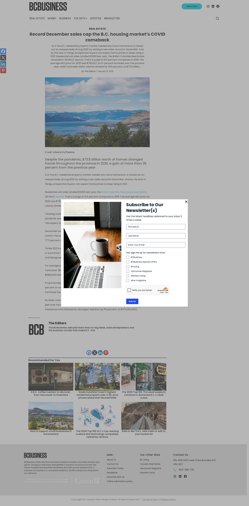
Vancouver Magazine (141, 271)
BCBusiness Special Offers (144, 261)
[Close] (186, 201)
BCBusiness (136, 257)
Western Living (138, 275)
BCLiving (135, 266)
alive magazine (138, 280)
